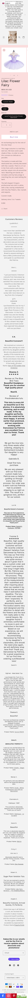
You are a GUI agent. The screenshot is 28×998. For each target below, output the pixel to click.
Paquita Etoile (19, 925)
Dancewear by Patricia (13, 990)
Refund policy (20, 992)
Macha (19, 841)
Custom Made (8, 102)
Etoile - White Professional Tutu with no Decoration (14, 789)
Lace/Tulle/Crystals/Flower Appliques (14, 116)
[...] (15, 363)
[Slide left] (10, 75)
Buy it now (14, 137)
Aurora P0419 (19, 732)
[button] (4, 37)
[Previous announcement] (3, 14)
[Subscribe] (23, 953)
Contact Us (22, 996)
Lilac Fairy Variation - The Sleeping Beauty (14, 889)
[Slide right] (17, 75)
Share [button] (5, 208)
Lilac (5, 109)
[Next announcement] (25, 14)
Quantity (4, 121)
